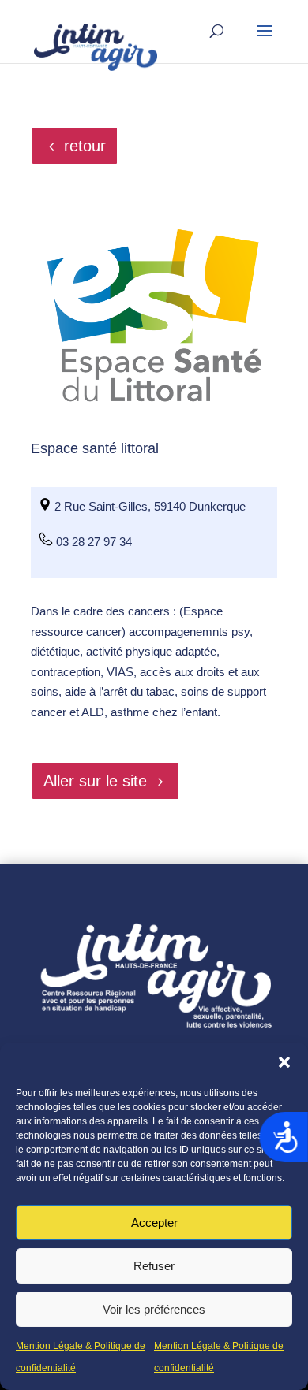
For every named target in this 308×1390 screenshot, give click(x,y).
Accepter (154, 1222)
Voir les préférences (154, 1309)
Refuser (154, 1266)
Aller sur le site (95, 781)
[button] (284, 1062)
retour (85, 145)
